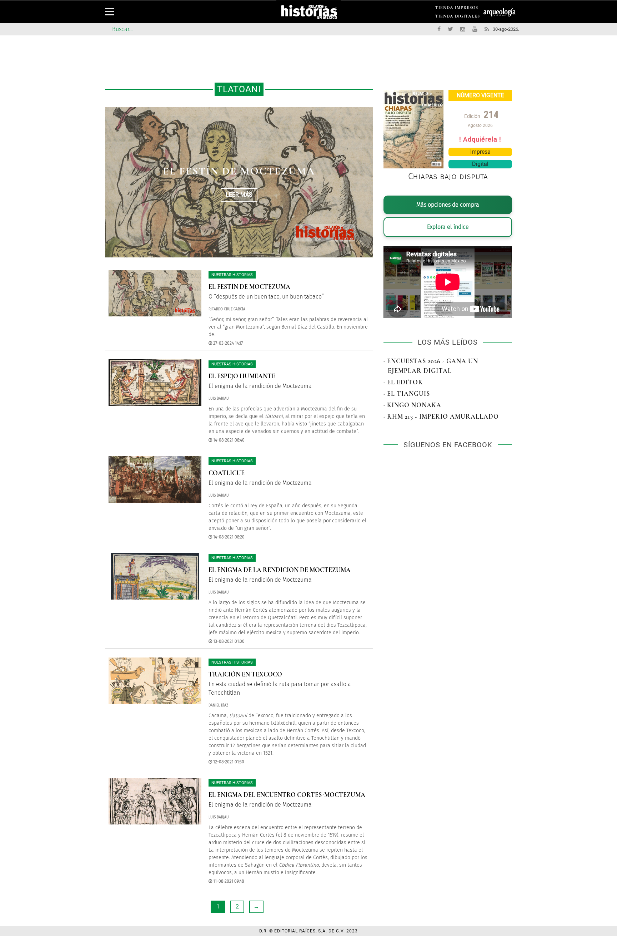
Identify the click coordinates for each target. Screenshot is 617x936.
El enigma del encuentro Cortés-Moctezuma (287, 795)
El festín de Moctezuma (249, 287)
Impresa (480, 151)
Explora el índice (448, 226)
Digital (480, 164)
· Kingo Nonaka (412, 405)
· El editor (403, 382)
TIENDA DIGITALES (457, 17)
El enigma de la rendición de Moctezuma (280, 570)
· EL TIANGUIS (406, 394)
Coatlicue (227, 473)
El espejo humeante (239, 171)
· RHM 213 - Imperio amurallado (441, 416)
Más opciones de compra (447, 204)
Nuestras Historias (232, 274)
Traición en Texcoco (245, 674)
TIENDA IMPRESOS (456, 9)
